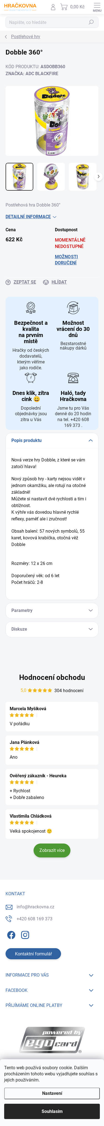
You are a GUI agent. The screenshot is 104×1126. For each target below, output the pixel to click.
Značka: (32, 73)
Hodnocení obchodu (52, 677)
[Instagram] (24, 934)
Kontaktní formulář (33, 954)
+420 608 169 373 (34, 918)
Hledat (91, 22)
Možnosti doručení (66, 259)
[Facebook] (10, 934)
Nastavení (52, 1093)
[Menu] (97, 7)
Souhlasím (52, 1111)
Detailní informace (28, 216)
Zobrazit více (52, 850)
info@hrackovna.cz (35, 906)
